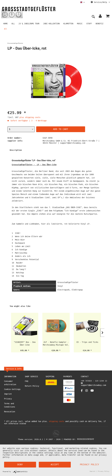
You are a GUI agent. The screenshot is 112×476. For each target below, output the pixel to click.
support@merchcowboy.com (93, 385)
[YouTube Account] (92, 390)
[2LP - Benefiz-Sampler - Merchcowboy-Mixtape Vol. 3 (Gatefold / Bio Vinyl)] (56, 326)
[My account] (100, 16)
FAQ (26, 381)
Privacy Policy (89, 464)
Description (16, 150)
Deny (20, 464)
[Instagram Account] (86, 390)
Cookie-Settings (12, 389)
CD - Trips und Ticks (87, 342)
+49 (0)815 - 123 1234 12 (94, 381)
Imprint (8, 394)
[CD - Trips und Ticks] (87, 326)
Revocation (9, 411)
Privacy (8, 399)
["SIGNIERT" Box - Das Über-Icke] (24, 326)
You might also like (20, 306)
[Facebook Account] (82, 390)
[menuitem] (82, 2)
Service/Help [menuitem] (100, 2)
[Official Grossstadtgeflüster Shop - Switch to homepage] (28, 12)
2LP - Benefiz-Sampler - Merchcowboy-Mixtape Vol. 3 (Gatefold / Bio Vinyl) (56, 343)
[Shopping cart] (107, 16)
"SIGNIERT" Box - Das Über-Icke (25, 343)
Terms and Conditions (9, 405)
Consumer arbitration (10, 383)
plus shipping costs (30, 117)
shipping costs (56, 421)
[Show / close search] (93, 16)
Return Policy (32, 386)
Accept (55, 464)
